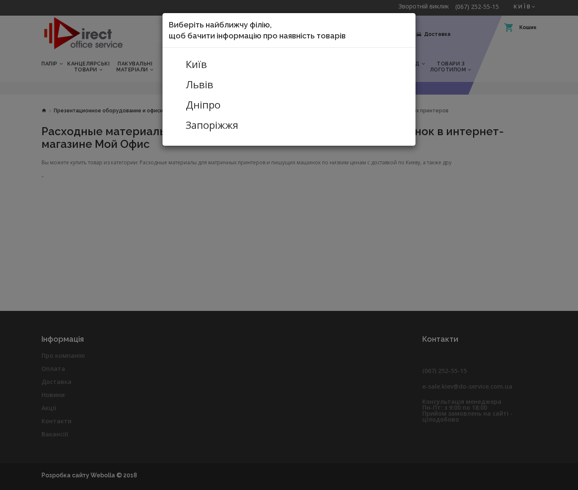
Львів (199, 84)
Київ (196, 64)
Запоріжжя (212, 125)
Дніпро (203, 105)
